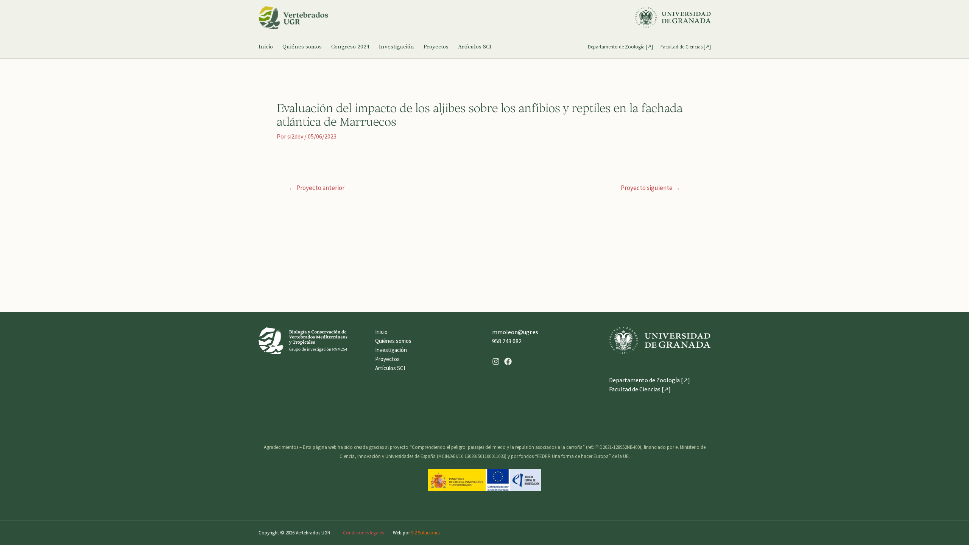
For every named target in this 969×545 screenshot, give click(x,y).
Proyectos (436, 46)
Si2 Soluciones (425, 532)
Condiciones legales (363, 532)
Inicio (266, 46)
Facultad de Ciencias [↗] (686, 47)
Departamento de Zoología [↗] (620, 47)
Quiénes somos (302, 46)
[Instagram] (496, 361)
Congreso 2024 (350, 46)
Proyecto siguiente (650, 188)
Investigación (396, 46)
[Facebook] (508, 361)
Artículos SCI (474, 46)
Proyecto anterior (316, 188)
